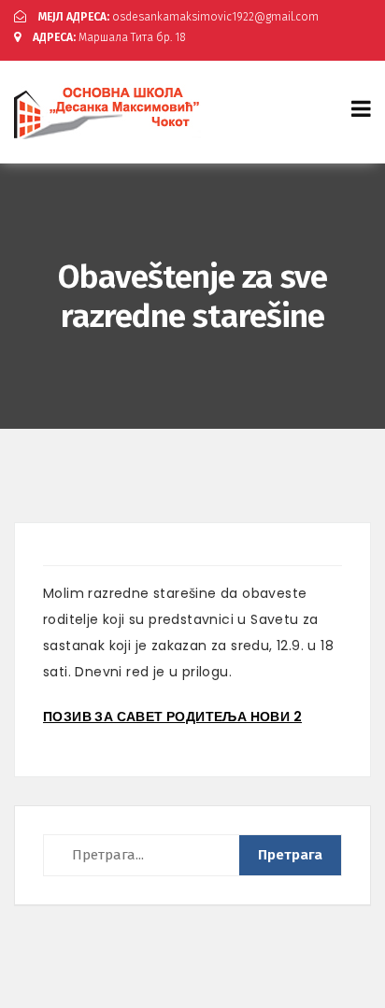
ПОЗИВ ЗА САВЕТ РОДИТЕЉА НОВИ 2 (172, 716)
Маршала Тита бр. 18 (109, 37)
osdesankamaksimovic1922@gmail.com (178, 16)
